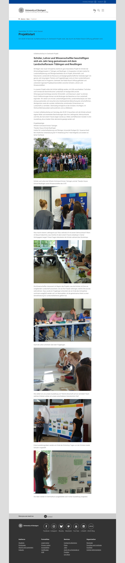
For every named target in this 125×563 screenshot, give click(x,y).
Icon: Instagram (54, 526)
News (28, 19)
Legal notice (45, 543)
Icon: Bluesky (61, 526)
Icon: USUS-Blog (91, 526)
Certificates (45, 550)
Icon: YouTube (76, 526)
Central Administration (94, 550)
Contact (49, 516)
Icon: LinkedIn (83, 526)
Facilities (89, 547)
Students (21, 543)
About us (23, 19)
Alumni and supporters (26, 547)
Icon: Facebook (46, 526)
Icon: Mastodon (68, 526)
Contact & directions (70, 543)
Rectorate (90, 543)
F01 (100, 1)
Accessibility (45, 547)
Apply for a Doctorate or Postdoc (71, 551)
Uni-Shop (67, 554)
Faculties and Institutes (94, 545)
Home (19, 18)
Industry (21, 550)
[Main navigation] (103, 10)
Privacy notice (45, 545)
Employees (22, 545)
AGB (42, 552)
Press (65, 545)
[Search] (98, 10)
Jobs (65, 547)
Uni (88, 1)
